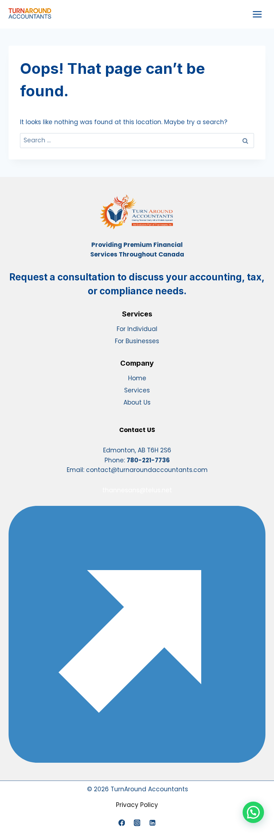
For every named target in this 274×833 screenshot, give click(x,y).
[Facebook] (121, 822)
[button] (253, 812)
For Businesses (137, 341)
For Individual (137, 329)
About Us (137, 402)
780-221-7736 (148, 460)
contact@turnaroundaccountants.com (147, 470)
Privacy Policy (137, 805)
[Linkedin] (152, 822)
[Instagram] (136, 822)
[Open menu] (257, 14)
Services (137, 390)
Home (137, 378)
